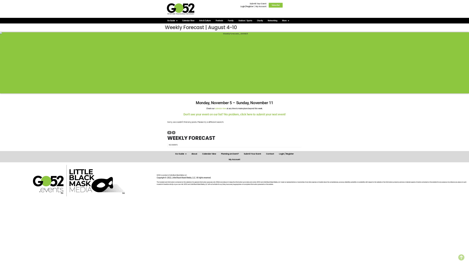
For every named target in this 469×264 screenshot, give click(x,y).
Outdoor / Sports (245, 20)
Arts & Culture (205, 20)
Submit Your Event (258, 3)
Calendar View (188, 20)
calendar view (220, 108)
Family (231, 20)
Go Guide (179, 153)
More (284, 20)
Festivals (219, 20)
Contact (270, 153)
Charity (260, 20)
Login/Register (246, 6)
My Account (260, 6)
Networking (272, 20)
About (194, 153)
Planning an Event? (230, 153)
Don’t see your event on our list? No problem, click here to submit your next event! (234, 114)
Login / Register (286, 153)
